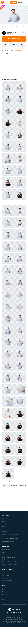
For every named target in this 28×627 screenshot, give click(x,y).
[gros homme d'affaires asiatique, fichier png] (8, 86)
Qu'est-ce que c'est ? (17, 50)
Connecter (20, 2)
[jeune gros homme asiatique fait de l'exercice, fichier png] (8, 194)
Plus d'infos (6, 53)
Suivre (23, 33)
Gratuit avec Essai (14, 39)
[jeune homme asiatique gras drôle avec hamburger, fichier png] (8, 277)
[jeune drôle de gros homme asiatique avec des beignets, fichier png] (8, 146)
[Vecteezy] (2, 2)
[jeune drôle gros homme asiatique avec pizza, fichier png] (8, 158)
